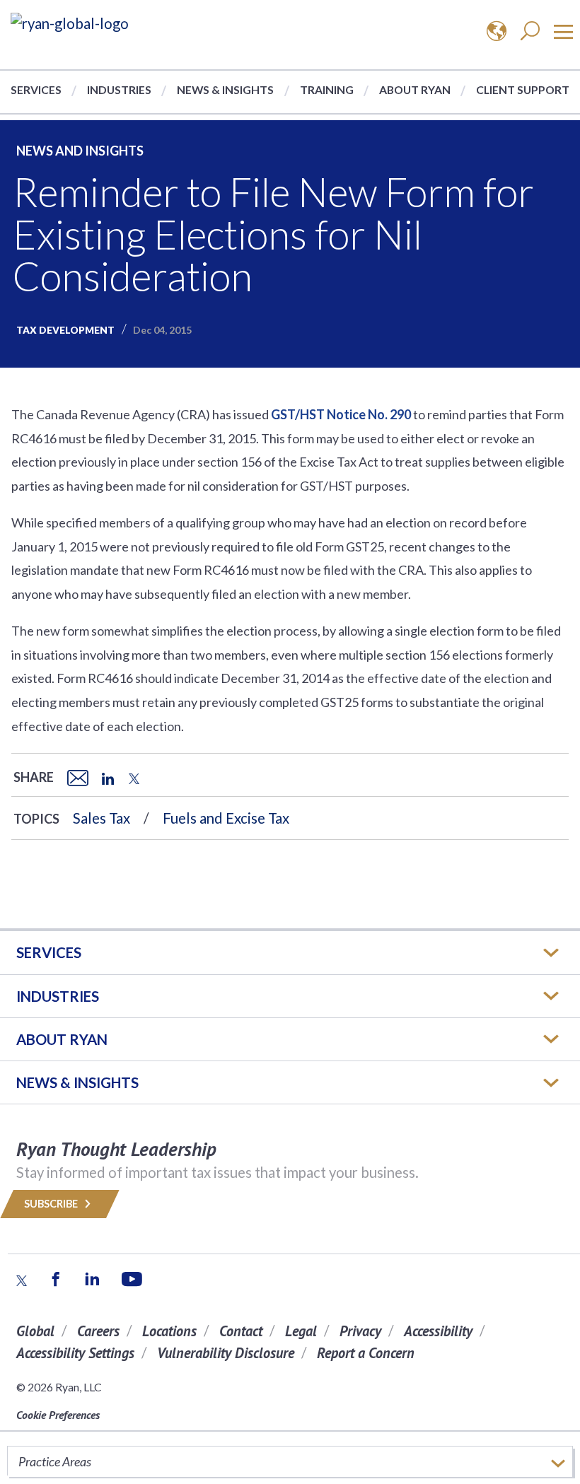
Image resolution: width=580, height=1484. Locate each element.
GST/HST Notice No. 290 (341, 414)
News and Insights (80, 150)
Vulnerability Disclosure (225, 1352)
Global (35, 1330)
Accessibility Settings (75, 1352)
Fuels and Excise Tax (226, 818)
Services (36, 89)
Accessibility (438, 1330)
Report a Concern (365, 1352)
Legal (301, 1330)
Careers (98, 1330)
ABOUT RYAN (62, 1039)
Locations (169, 1330)
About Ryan (415, 89)
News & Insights (225, 89)
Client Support (522, 89)
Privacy (360, 1330)
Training (327, 89)
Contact (240, 1330)
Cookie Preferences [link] (58, 1415)
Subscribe (52, 1204)
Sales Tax (101, 818)
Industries (119, 89)
